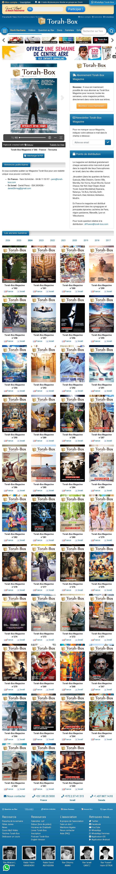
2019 (86, 240)
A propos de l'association (71, 821)
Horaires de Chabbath (41, 827)
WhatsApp (96, 830)
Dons (59, 30)
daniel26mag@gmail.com (19, 188)
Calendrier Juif (37, 821)
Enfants (80, 30)
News (4, 827)
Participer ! (75, 9)
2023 (41, 240)
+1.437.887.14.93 (103, 796)
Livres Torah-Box (39, 830)
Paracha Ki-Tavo (9, 17)
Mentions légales (68, 827)
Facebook (96, 824)
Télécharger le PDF (34, 156)
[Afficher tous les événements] (36, 2)
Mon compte (10, 2)
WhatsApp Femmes (100, 833)
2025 (19, 240)
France (9, 291)
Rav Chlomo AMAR (67, 864)
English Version (38, 839)
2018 (97, 240)
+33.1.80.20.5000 (45, 796)
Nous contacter (16, 796)
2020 (74, 240)
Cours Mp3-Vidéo (10, 830)
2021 (63, 240)
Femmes (69, 30)
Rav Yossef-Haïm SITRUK (106, 864)
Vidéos (31, 30)
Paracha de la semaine (12, 821)
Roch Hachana (17, 30)
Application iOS (98, 836)
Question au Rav (46, 30)
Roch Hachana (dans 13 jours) (30, 17)
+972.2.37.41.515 (74, 796)
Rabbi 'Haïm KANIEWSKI (29, 864)
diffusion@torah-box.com (96, 224)
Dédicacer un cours (11, 836)
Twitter (94, 821)
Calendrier (98, 17)
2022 (52, 240)
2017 (108, 240)
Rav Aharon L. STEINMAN (9, 864)
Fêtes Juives (7, 824)
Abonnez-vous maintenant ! (91, 106)
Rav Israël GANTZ (86, 864)
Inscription (25, 2)
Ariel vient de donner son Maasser (52, 2)
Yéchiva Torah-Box (11, 833)
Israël (22, 291)
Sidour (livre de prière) (41, 824)
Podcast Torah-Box (40, 836)
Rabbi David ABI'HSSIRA (48, 864)
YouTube (95, 827)
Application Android (100, 839)
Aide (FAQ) (65, 833)
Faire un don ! (66, 824)
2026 (8, 240)
